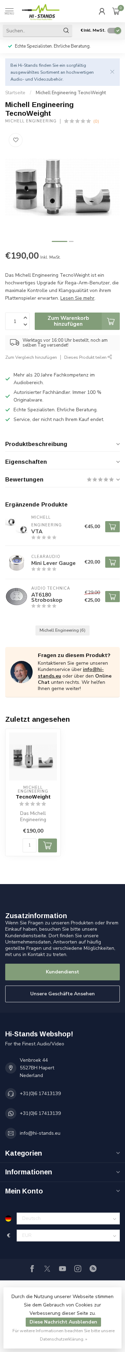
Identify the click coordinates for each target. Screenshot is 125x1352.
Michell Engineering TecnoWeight (71, 93)
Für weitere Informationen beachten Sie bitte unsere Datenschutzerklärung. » (63, 1335)
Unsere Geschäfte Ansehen (62, 993)
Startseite (15, 93)
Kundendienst (62, 972)
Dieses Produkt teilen (86, 357)
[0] (116, 11)
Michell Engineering (31, 121)
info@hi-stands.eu (40, 1133)
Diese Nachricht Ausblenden (63, 1322)
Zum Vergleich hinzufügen (31, 357)
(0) (96, 121)
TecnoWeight (33, 797)
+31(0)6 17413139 (40, 1093)
